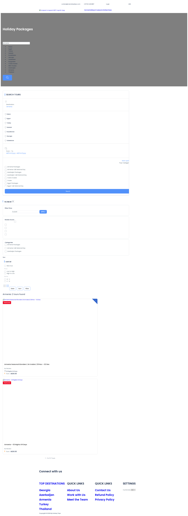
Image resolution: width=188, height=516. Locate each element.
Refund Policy (104, 495)
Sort (4, 257)
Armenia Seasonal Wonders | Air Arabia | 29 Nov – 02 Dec (26, 364)
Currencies (126, 490)
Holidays (92, 10)
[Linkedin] (57, 477)
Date (12, 289)
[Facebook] (41, 477)
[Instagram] (46, 477)
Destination (10, 104)
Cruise (9, 180)
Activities (104, 10)
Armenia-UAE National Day (16, 169)
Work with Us (76, 495)
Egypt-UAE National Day (15, 186)
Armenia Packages (13, 167)
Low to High (10, 271)
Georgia (44, 490)
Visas (110, 10)
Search (68, 191)
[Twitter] (52, 477)
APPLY (43, 212)
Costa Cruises (12, 178)
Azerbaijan (46, 495)
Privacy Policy (104, 500)
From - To (9, 151)
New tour (10, 266)
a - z (8, 279)
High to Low (10, 273)
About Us (73, 490)
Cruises (98, 10)
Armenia (45, 500)
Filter (27, 289)
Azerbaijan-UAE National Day (17, 175)
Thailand (45, 509)
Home (86, 10)
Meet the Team (77, 500)
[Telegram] (67, 477)
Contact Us (103, 490)
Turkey (44, 504)
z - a (8, 281)
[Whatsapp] (62, 477)
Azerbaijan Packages (14, 172)
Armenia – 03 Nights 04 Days (15, 444)
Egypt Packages (12, 183)
